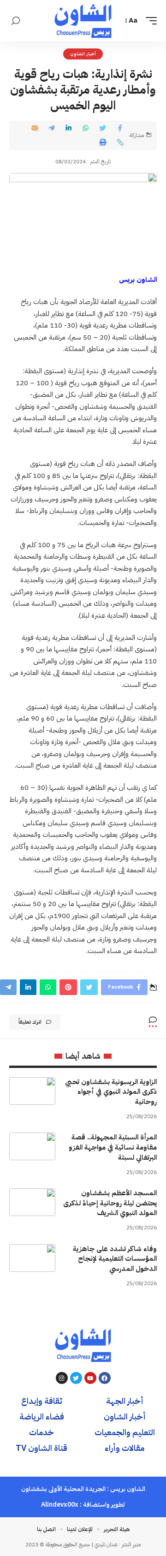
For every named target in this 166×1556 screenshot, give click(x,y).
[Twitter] (76, 1378)
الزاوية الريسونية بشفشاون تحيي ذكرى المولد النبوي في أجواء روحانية (111, 1092)
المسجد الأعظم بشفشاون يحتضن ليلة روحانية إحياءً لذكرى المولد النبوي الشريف (110, 1203)
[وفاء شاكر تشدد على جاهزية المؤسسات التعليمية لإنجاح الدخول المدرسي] (32, 1258)
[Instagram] (62, 1378)
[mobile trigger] (149, 21)
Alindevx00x (59, 1504)
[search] (15, 21)
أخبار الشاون (83, 53)
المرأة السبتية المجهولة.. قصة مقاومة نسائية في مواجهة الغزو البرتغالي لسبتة (113, 1147)
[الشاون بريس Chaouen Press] (83, 21)
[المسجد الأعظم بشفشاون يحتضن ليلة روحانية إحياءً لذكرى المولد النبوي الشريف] (32, 1202)
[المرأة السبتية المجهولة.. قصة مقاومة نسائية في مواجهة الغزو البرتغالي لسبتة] (32, 1146)
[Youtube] (90, 1378)
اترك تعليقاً (30, 1022)
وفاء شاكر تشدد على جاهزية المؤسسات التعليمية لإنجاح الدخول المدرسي (115, 1259)
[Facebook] (105, 1378)
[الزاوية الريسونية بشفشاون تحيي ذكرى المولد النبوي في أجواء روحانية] (32, 1091)
